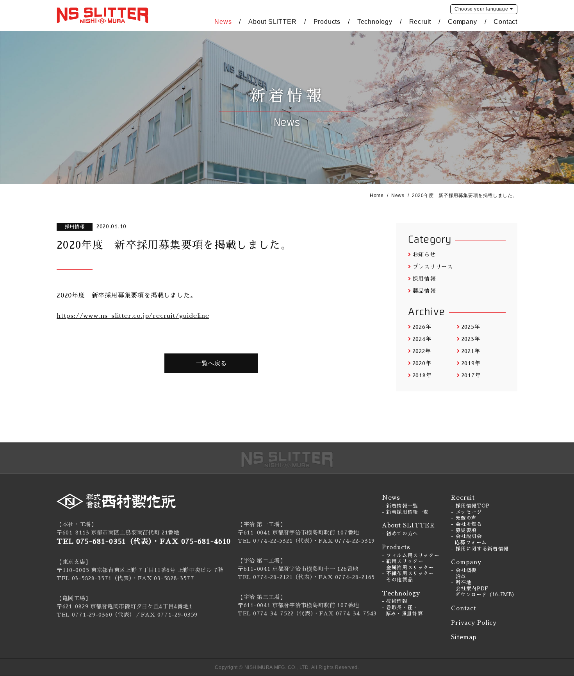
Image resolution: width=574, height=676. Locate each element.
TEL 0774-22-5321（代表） (275, 540)
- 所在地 (461, 582)
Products (327, 21)
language (481, 9)
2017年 (471, 375)
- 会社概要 (464, 570)
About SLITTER (272, 21)
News (223, 21)
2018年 (422, 375)
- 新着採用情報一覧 (405, 512)
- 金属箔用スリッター (408, 567)
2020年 (422, 363)
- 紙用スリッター (403, 561)
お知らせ (424, 254)
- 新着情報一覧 (400, 506)
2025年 (471, 327)
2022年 (422, 351)
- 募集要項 (464, 530)
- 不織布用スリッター (408, 573)
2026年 (422, 327)
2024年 (422, 339)
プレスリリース (433, 266)
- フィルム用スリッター (411, 555)
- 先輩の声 (464, 518)
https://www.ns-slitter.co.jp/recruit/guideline (133, 316)
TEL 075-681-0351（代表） (104, 541)
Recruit (420, 21)
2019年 (471, 363)
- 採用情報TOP (470, 506)
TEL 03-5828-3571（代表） (94, 578)
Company (462, 21)
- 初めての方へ (400, 533)
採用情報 (424, 279)
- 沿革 (458, 576)
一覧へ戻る (211, 363)
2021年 (471, 351)
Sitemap (463, 637)
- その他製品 (397, 579)
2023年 (471, 339)
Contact (505, 21)
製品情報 (424, 291)
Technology (374, 21)
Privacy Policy (474, 623)
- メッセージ (466, 512)
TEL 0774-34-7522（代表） (276, 613)
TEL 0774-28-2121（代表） (275, 577)
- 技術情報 (395, 601)
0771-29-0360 (92, 614)
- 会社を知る (466, 524)
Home (376, 195)
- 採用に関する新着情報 (480, 549)
